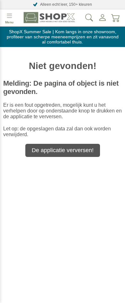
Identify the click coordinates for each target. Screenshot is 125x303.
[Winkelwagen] (115, 17)
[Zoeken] (89, 17)
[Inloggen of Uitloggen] (102, 17)
